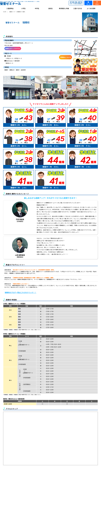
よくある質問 (91, 8)
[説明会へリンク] (85, 66)
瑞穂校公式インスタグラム (12, 48)
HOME (4, 12)
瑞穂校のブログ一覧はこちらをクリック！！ (20, 292)
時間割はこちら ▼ (65, 57)
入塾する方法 (77, 8)
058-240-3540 (15, 496)
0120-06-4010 (76, 2)
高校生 (50, 8)
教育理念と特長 (64, 8)
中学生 (37, 8)
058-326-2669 (8, 45)
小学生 (23, 8)
